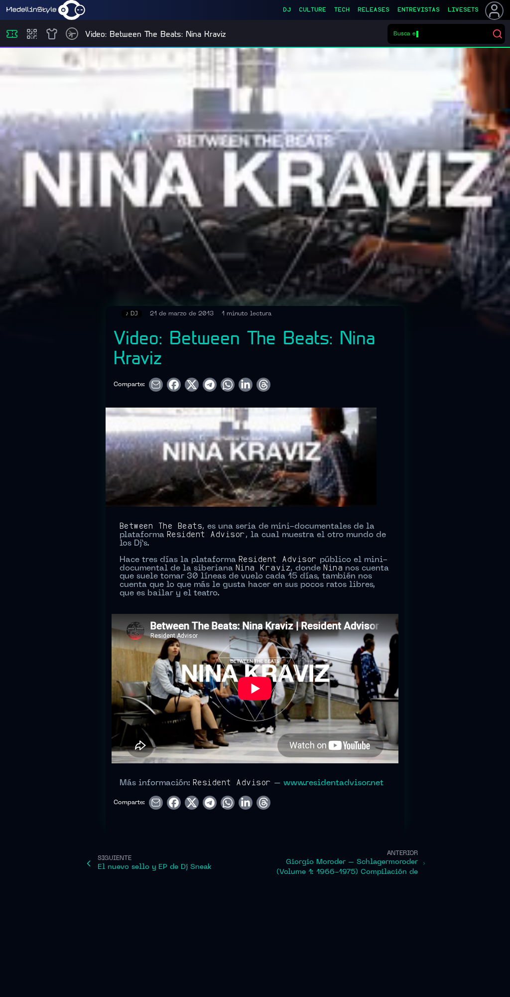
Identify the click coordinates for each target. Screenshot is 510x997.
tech (342, 10)
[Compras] (32, 34)
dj (287, 10)
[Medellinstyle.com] (46, 10)
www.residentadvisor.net (333, 783)
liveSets (463, 10)
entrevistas (418, 10)
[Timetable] (72, 33)
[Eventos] (12, 34)
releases (373, 10)
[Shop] (52, 34)
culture (312, 10)
